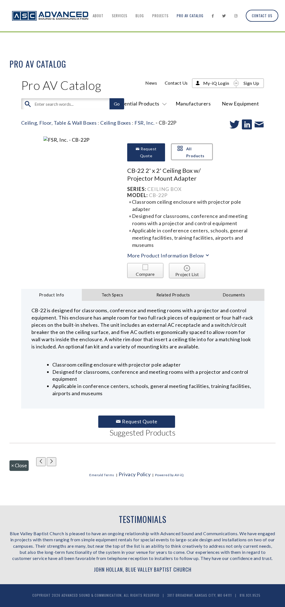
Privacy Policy (135, 474)
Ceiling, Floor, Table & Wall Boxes (59, 123)
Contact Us (262, 15)
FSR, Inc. (144, 123)
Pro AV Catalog (190, 15)
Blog (140, 15)
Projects (160, 15)
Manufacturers (193, 103)
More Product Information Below (166, 255)
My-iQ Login (216, 83)
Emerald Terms (101, 475)
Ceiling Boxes (115, 123)
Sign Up (251, 83)
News (151, 82)
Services (119, 15)
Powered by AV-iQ (169, 475)
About (98, 15)
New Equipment (240, 103)
